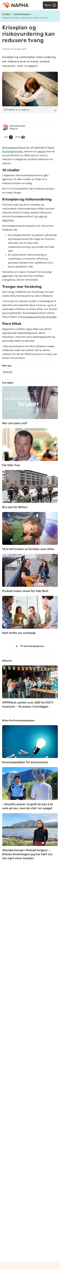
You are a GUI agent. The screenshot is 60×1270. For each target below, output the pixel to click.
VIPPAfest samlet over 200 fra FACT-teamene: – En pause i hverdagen (28, 704)
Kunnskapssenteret (14, 147)
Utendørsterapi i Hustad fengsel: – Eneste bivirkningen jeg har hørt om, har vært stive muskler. (27, 854)
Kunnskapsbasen (22, 14)
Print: (18, 137)
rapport (41, 151)
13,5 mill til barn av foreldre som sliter (28, 549)
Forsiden (6, 14)
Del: (6, 137)
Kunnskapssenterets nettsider (38, 316)
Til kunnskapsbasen (32, 646)
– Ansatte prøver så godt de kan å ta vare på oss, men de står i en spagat (27, 806)
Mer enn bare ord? (14, 423)
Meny (48, 5)
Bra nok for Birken (14, 507)
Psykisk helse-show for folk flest (25, 591)
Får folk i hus (11, 465)
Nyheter (7, 371)
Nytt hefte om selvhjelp (19, 633)
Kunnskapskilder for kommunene (25, 762)
